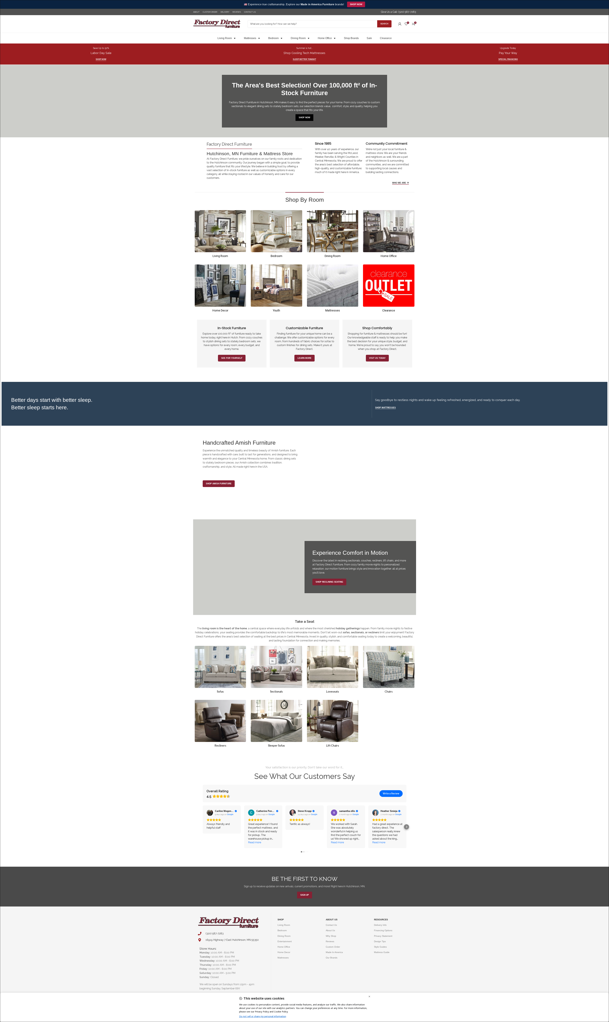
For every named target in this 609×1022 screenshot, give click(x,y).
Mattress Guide (381, 952)
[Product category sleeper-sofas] (276, 724)
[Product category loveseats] (332, 670)
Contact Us (331, 925)
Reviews (330, 941)
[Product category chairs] (388, 670)
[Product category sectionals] (276, 670)
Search (384, 23)
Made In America (334, 952)
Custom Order (333, 947)
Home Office (325, 38)
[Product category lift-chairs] (332, 724)
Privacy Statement (383, 936)
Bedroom (273, 38)
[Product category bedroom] (276, 235)
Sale (369, 38)
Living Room (224, 38)
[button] (202, 826)
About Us (331, 919)
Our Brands (331, 957)
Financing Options (383, 930)
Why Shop (331, 936)
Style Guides (380, 947)
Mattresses (250, 38)
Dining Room (298, 38)
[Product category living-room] (220, 235)
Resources (381, 919)
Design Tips (380, 941)
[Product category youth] (276, 289)
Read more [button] (254, 842)
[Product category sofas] (220, 670)
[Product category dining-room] (332, 235)
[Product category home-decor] (220, 289)
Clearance (386, 38)
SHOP (281, 919)
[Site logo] (217, 23)
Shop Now (356, 4)
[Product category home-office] (388, 235)
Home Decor (284, 952)
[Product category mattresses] (332, 289)
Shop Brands (351, 38)
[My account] (400, 24)
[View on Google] (210, 812)
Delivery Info (380, 925)
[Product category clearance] (388, 289)
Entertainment (285, 941)
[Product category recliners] (220, 724)
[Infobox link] (398, 12)
